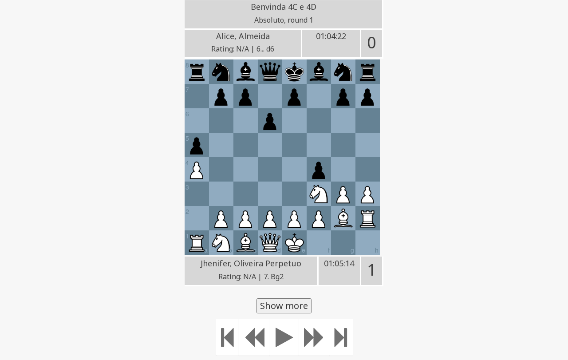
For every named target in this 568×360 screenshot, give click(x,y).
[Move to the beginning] (227, 337)
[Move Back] (254, 337)
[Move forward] (314, 337)
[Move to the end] (341, 337)
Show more (284, 306)
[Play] (284, 337)
